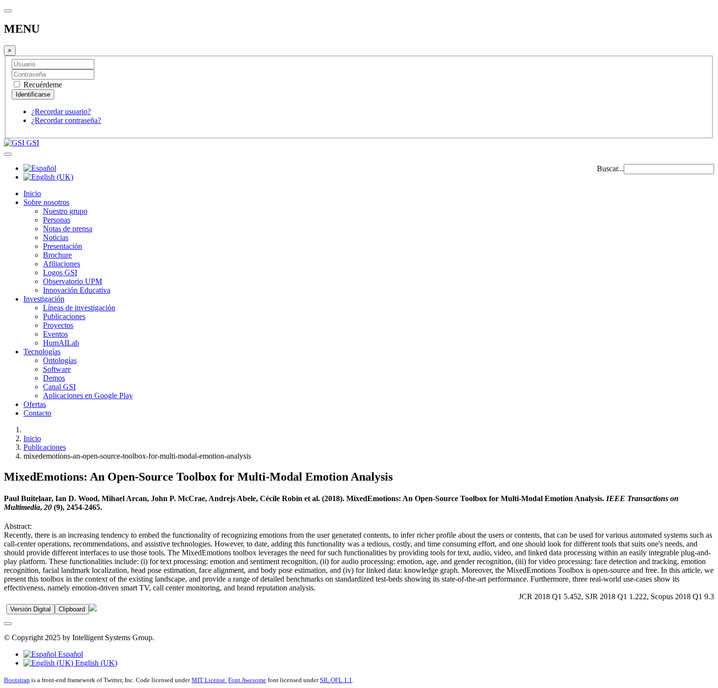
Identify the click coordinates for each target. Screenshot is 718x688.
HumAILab (61, 343)
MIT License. (209, 680)
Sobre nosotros (46, 202)
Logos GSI (60, 272)
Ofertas (34, 404)
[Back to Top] (8, 623)
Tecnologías (42, 351)
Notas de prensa (67, 228)
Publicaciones (64, 316)
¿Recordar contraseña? (66, 120)
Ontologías (60, 360)
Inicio (32, 193)
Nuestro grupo (65, 211)
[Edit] (93, 609)
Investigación (43, 299)
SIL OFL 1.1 (336, 680)
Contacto (37, 413)
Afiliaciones (61, 264)
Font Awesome (247, 680)
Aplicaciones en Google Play (88, 395)
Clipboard (72, 609)
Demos (54, 378)
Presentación (62, 246)
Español (69, 654)
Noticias (55, 237)
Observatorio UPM (72, 281)
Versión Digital (30, 609)
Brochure (57, 255)
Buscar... (610, 168)
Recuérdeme (41, 85)
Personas (56, 220)
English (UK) (95, 663)
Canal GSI (59, 387)
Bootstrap (17, 680)
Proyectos (58, 325)
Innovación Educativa (76, 290)
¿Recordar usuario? (61, 111)
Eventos (55, 334)
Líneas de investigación (79, 308)
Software (57, 369)
